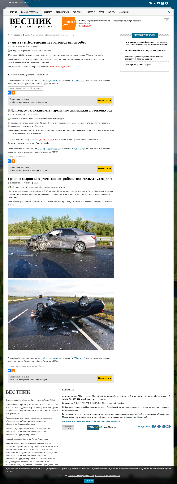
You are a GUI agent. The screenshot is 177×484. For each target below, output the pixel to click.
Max (39, 80)
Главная (13, 12)
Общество (48, 12)
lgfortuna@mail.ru (46, 139)
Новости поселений (29, 12)
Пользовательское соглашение (76, 421)
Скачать (39, 75)
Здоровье (91, 12)
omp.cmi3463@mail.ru (60, 67)
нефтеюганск (23, 88)
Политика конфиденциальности (106, 421)
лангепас (21, 157)
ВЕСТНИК (30, 22)
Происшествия (62, 12)
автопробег (37, 88)
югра (12, 88)
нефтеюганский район (27, 366)
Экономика (77, 12)
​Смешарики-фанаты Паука (138, 64)
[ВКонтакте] (9, 93)
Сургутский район (88, 25)
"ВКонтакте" (79, 80)
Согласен (89, 480)
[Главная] (9, 35)
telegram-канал (53, 80)
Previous (165, 19)
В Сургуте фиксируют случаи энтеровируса (145, 50)
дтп (42, 366)
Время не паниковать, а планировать (95, 19)
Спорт (101, 12)
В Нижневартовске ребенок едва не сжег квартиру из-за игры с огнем (144, 57)
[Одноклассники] (13, 93)
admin (35, 47)
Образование (124, 12)
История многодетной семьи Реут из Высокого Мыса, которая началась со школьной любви (147, 43)
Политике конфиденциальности (81, 476)
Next (168, 19)
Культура (111, 12)
